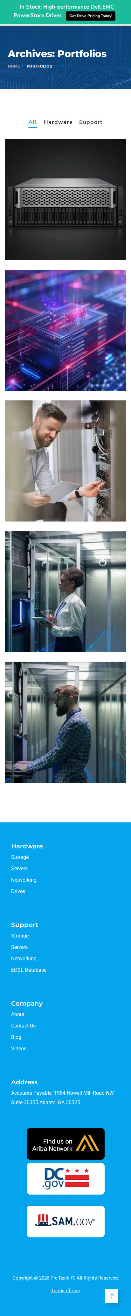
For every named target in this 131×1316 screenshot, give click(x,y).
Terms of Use (65, 1290)
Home (14, 66)
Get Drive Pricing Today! (90, 15)
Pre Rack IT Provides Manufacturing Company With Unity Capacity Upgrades (65, 622)
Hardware (58, 122)
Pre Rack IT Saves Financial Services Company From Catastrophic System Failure (61, 491)
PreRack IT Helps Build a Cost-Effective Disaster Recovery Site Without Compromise (65, 230)
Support (91, 122)
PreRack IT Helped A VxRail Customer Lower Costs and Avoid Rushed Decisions (60, 360)
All (32, 122)
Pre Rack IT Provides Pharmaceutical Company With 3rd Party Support (57, 752)
